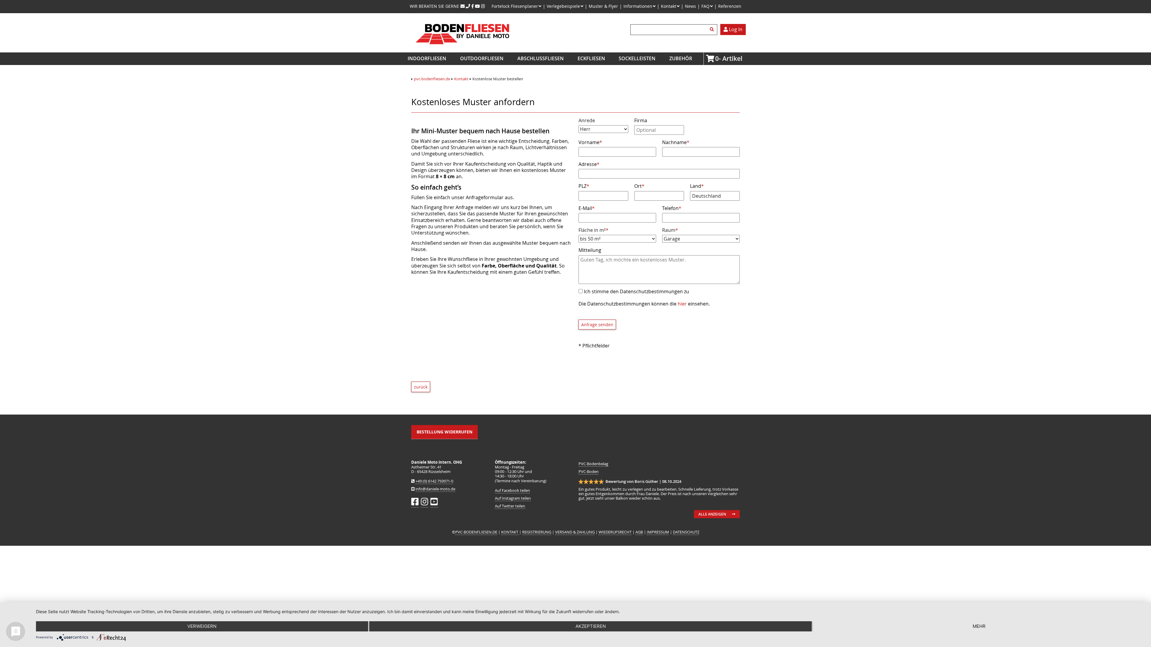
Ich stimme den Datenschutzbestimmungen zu (636, 291)
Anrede (586, 120)
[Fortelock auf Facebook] (472, 6)
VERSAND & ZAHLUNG (575, 532)
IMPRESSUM (658, 532)
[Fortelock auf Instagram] (483, 6)
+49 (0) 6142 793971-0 (434, 481)
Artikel (717, 58)
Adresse (588, 164)
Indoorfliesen (427, 58)
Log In (735, 29)
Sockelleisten (637, 58)
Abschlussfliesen (540, 58)
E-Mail (586, 208)
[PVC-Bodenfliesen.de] (462, 49)
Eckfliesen (591, 58)
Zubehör (680, 58)
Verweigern (201, 626)
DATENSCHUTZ (686, 532)
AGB (639, 532)
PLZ (583, 186)
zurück (420, 387)
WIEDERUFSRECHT (615, 532)
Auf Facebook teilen (512, 490)
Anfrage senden (597, 324)
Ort (639, 186)
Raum (673, 230)
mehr (979, 626)
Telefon (671, 208)
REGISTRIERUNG (536, 532)
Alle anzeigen (712, 514)
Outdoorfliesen (482, 58)
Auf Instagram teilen (513, 498)
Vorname (590, 142)
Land (697, 186)
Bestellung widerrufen (444, 432)
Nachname (675, 142)
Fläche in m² (593, 230)
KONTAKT (510, 532)
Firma (640, 120)
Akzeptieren (591, 626)
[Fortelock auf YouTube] (477, 6)
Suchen (712, 29)
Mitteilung (589, 250)
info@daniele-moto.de (435, 489)
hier (682, 303)
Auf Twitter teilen (510, 506)
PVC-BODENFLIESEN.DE (476, 532)
